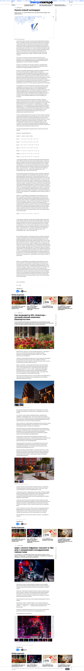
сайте (22, 605)
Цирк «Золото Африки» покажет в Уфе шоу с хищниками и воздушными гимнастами (46, 5)
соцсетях (29, 605)
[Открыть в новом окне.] (18, 291)
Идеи (15, 7)
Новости (15, 312)
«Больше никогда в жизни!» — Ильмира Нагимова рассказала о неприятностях (60, 5)
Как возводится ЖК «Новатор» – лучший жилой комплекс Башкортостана (30, 5)
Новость (13, 5)
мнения (20, 285)
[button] (53, 392)
